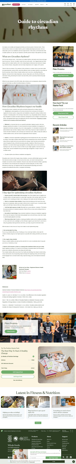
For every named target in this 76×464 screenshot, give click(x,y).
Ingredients (37, 4)
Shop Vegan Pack (63, 117)
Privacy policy (32, 462)
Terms (48, 447)
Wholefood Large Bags (37, 439)
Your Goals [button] (23, 4)
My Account (65, 439)
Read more (38, 422)
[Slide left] (9, 1)
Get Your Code (53, 458)
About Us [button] (41, 4)
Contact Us (64, 441)
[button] (71, 4)
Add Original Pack (18, 372)
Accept (53, 461)
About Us (49, 439)
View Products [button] (15, 4)
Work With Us (50, 445)
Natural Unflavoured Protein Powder (36, 444)
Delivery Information (65, 449)
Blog (47, 4)
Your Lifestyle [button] (30, 4)
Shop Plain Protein (63, 75)
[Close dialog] (60, 451)
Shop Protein (11, 331)
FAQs (48, 441)
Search (71, 5)
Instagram (28, 272)
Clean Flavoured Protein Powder (37, 447)
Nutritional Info (65, 443)
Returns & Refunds (64, 446)
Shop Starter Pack (63, 113)
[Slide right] (67, 1)
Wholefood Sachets (36, 441)
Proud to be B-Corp (51, 443)
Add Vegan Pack (17, 376)
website (29, 271)
